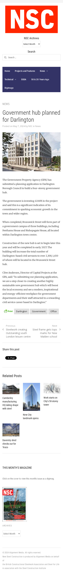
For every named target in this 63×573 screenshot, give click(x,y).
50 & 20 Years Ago (40, 79)
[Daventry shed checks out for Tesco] (10, 430)
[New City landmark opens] (31, 397)
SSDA (23, 79)
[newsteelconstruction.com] (31, 19)
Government (39, 311)
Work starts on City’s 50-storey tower (51, 401)
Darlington (21, 311)
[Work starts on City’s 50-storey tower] (52, 388)
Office (53, 311)
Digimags (9, 88)
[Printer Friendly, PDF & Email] (8, 311)
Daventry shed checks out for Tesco (9, 444)
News (42, 71)
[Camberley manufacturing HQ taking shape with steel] (10, 388)
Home (7, 71)
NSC (30, 126)
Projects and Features (25, 71)
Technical (9, 79)
